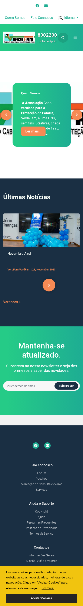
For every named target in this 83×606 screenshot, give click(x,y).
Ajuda (41, 517)
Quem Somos (15, 18)
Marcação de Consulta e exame (41, 484)
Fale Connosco (42, 18)
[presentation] (34, 285)
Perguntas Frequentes (41, 522)
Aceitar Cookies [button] (41, 598)
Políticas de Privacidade (41, 528)
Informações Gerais (41, 555)
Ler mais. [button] (48, 588)
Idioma (69, 18)
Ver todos (10, 302)
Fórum (41, 473)
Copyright (41, 511)
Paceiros (41, 478)
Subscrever (66, 385)
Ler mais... (33, 131)
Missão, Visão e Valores (41, 561)
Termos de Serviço (41, 533)
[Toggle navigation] (75, 37)
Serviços (41, 489)
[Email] (46, 6)
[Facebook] (37, 6)
